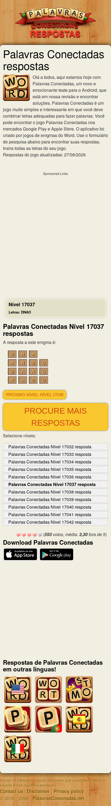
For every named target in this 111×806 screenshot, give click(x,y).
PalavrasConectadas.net (58, 798)
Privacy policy (69, 791)
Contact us (11, 791)
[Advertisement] (55, 233)
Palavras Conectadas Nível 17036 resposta (49, 477)
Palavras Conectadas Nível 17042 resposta (49, 522)
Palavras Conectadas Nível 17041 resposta (49, 514)
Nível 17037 (22, 308)
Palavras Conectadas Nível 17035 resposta (49, 469)
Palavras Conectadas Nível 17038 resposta (49, 492)
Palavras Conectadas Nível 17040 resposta (49, 507)
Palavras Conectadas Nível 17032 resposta (49, 447)
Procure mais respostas (55, 416)
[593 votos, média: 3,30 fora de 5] (18, 535)
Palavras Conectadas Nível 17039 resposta (49, 499)
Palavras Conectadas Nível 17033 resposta (49, 454)
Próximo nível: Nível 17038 (34, 395)
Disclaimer (38, 791)
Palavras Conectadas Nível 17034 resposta (49, 462)
